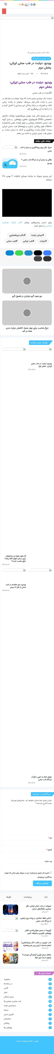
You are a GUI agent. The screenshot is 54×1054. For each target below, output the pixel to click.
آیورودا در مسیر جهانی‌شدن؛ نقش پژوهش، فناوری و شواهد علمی (38, 932)
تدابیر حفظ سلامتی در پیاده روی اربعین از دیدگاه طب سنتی (35, 920)
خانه (48, 52)
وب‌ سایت (48, 861)
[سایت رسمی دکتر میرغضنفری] (27, 4)
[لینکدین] (28, 253)
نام (50, 838)
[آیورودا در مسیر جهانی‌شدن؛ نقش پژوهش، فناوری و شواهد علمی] (10, 934)
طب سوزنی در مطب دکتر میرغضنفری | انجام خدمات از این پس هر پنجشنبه (36, 944)
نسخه (6, 1010)
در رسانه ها (8, 983)
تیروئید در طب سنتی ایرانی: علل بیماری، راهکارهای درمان (38, 907)
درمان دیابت (36, 235)
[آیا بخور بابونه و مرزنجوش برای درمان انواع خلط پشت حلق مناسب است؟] (14, 450)
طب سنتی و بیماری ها (36, 52)
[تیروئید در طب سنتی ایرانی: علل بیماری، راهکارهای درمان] (10, 910)
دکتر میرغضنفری (16, 235)
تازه (45, 897)
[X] (38, 253)
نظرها (8, 897)
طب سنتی (11, 241)
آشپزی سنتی (9, 1014)
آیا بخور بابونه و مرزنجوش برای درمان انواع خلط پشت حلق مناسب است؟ (15, 558)
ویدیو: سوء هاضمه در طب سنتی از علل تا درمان (16, 586)
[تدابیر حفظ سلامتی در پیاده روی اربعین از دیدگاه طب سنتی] (10, 922)
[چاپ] (38, 258)
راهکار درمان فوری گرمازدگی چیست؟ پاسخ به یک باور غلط (36, 956)
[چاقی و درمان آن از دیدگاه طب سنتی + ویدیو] (9, 163)
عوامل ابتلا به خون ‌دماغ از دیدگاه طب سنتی (42, 778)
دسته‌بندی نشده (10, 1005)
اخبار (5, 992)
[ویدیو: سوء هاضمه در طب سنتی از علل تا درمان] (14, 575)
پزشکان (6, 1023)
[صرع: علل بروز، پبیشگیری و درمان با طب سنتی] (9, 151)
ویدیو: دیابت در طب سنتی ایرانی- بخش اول (41, 365)
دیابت (42, 241)
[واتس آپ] (19, 253)
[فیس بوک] (47, 253)
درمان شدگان (9, 996)
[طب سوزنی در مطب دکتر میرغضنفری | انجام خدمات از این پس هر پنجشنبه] (10, 946)
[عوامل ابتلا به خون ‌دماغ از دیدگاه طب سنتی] (40, 671)
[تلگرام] (10, 253)
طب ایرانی (28, 241)
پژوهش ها (8, 1027)
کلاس (6, 988)
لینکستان (7, 1018)
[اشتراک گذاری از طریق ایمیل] (47, 258)
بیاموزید (7, 979)
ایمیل (49, 849)
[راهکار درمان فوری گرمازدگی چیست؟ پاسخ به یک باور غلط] (10, 958)
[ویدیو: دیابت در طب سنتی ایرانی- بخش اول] (40, 354)
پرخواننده (28, 897)
